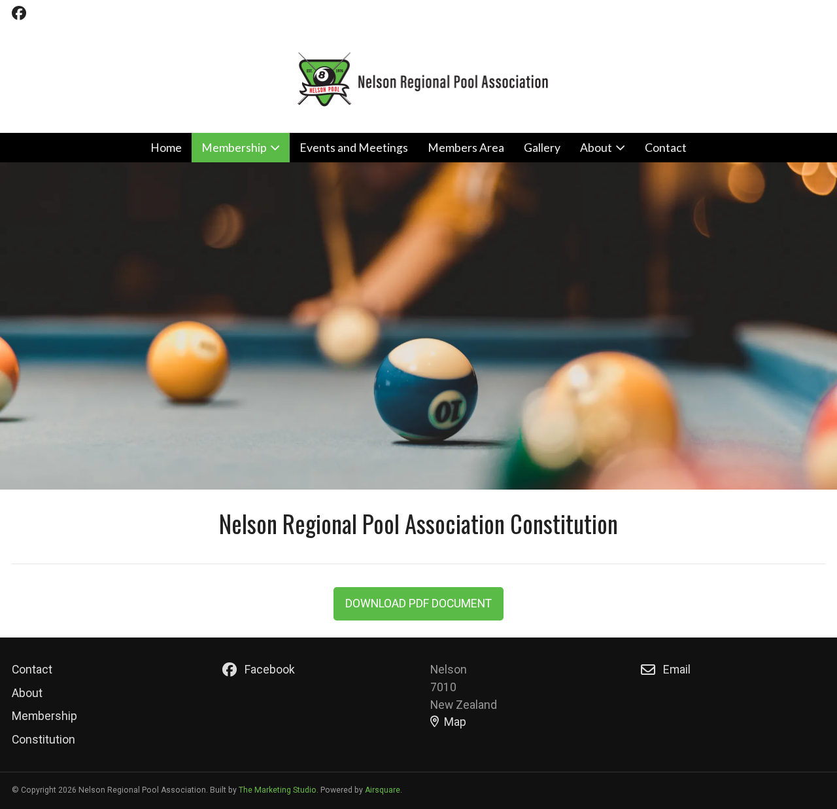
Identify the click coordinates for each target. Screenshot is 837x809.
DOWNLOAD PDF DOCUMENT (418, 603)
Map (455, 721)
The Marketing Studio (277, 790)
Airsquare (382, 790)
